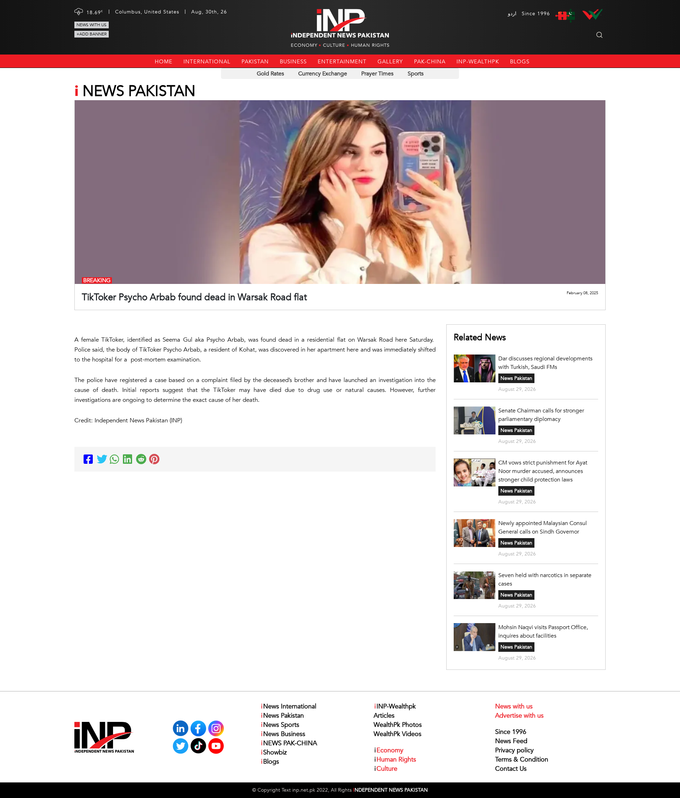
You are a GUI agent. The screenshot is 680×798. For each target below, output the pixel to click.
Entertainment (342, 61)
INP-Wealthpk (478, 61)
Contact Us (511, 768)
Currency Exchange (322, 74)
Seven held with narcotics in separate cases (544, 579)
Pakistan (255, 61)
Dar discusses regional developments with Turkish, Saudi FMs (545, 363)
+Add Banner (91, 34)
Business (293, 61)
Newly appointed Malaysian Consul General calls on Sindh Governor (542, 527)
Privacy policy (514, 750)
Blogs (519, 61)
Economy (304, 45)
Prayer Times (377, 74)
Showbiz (274, 752)
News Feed (511, 741)
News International (288, 706)
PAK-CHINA (430, 61)
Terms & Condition (521, 759)
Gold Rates (270, 74)
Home (163, 61)
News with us (91, 25)
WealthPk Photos (398, 724)
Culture (334, 45)
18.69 (94, 12)
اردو (512, 13)
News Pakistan (516, 378)
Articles (384, 715)
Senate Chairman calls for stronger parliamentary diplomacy (541, 415)
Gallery (390, 61)
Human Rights (370, 45)
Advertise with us (519, 715)
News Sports (280, 724)
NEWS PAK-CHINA (289, 743)
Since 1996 (510, 732)
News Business (283, 734)
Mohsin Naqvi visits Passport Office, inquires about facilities (543, 631)
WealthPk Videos (397, 734)
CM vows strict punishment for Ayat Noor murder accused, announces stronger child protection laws (542, 471)
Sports (416, 74)
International (207, 61)
